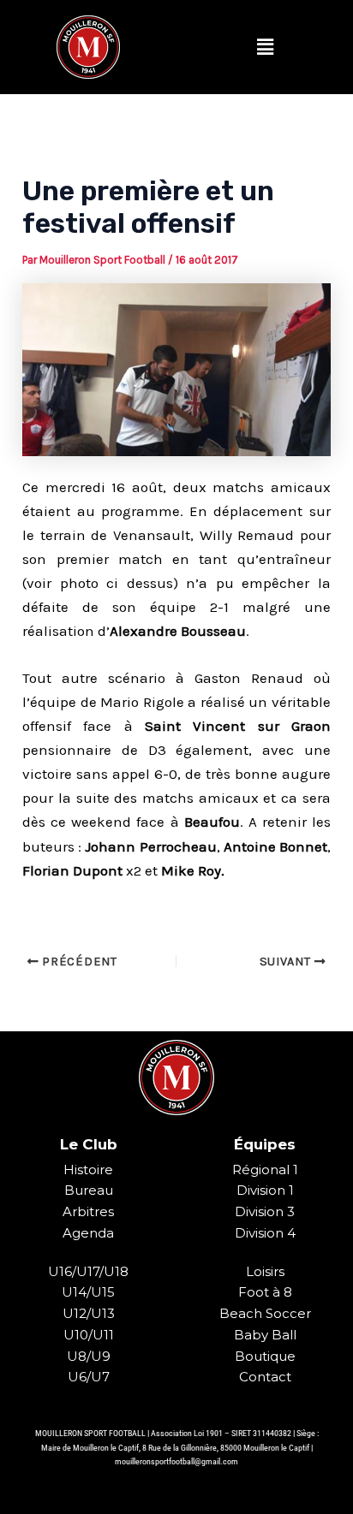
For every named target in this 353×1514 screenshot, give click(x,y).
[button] (264, 47)
